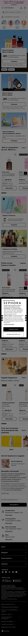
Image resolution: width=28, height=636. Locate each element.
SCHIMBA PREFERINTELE (13, 334)
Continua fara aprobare (9, 300)
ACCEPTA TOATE (13, 329)
